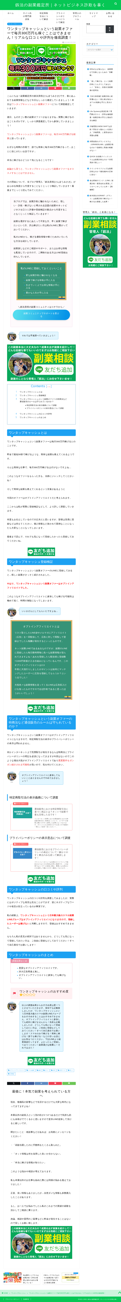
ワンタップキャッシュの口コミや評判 (36, 414)
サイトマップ (93, 14)
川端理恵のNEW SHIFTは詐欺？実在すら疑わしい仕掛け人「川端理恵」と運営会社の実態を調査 (101, 131)
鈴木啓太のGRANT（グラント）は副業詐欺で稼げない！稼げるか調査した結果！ (101, 199)
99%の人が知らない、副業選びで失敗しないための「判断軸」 (101, 72)
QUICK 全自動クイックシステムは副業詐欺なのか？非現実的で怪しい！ (101, 159)
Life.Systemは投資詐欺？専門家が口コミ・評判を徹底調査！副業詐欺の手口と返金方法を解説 (101, 115)
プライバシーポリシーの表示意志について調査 (45, 408)
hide (49, 387)
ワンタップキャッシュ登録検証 (33, 395)
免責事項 (26, 1299)
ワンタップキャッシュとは (31, 392)
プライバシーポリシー (12, 1299)
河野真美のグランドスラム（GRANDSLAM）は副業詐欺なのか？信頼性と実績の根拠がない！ (102, 146)
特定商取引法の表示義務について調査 (42, 405)
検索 (88, 24)
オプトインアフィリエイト (16, 1070)
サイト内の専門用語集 (27, 14)
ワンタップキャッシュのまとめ (33, 417)
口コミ (46, 1070)
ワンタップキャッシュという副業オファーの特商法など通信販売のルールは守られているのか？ (43, 400)
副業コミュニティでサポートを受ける (41, 314)
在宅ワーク (62, 1070)
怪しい (71, 1070)
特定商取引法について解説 (44, 14)
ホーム (11, 13)
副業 (39, 1070)
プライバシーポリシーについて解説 (60, 14)
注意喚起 (11, 1074)
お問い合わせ (110, 14)
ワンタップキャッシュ (14, 24)
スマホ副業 (31, 1070)
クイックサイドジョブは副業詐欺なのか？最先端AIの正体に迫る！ (101, 171)
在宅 (53, 1070)
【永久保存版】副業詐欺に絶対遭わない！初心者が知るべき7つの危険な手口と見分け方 (101, 100)
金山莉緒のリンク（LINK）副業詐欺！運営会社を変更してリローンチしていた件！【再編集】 (101, 185)
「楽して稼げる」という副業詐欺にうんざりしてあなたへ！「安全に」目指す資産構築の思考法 (101, 85)
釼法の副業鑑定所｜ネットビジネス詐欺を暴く (60, 4)
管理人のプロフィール (77, 14)
